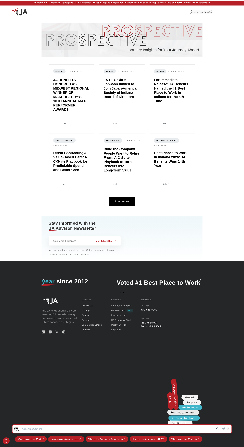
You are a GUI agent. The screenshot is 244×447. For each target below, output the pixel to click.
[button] (232, 12)
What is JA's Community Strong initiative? (106, 439)
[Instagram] (64, 332)
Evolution (116, 329)
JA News (59, 71)
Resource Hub (118, 315)
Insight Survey (119, 324)
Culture (86, 315)
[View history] (218, 428)
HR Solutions (121, 310)
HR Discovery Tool (121, 320)
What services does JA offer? (31, 439)
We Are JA (87, 305)
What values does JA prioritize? (185, 439)
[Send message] (223, 428)
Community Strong (92, 324)
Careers (86, 320)
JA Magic (86, 310)
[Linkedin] (43, 332)
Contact (86, 329)
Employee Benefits (64, 140)
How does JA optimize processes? (66, 439)
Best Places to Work (166, 140)
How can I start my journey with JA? (148, 439)
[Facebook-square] (50, 332)
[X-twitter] (57, 332)
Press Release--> (201, 2)
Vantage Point (113, 140)
